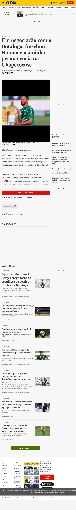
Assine (70, 2)
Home (5, 7)
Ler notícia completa (25, 192)
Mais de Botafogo (25, 448)
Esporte (44, 7)
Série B (29, 197)
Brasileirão (18, 197)
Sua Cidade (17, 465)
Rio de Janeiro (26, 7)
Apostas (16, 468)
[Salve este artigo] (10, 73)
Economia (59, 7)
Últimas (6, 14)
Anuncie (54, 498)
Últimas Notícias (14, 7)
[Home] (11, 4)
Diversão (36, 7)
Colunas (51, 7)
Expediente (36, 498)
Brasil (66, 7)
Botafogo (6, 36)
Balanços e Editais (17, 477)
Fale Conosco (46, 498)
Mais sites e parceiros (17, 472)
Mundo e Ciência (16, 461)
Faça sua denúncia (17, 481)
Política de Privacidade (17, 486)
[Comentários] (12, 73)
